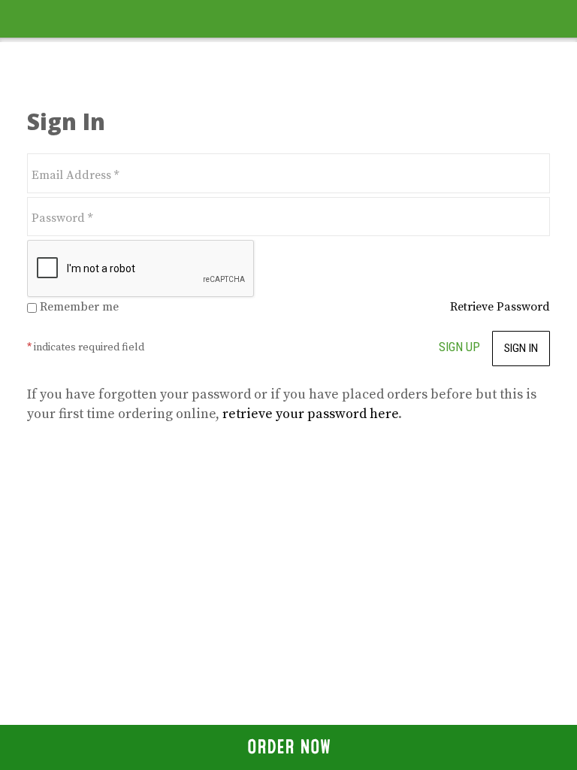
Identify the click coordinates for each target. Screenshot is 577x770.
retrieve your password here (310, 414)
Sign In (521, 348)
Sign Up (459, 346)
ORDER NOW (289, 746)
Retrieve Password (500, 306)
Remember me (78, 306)
